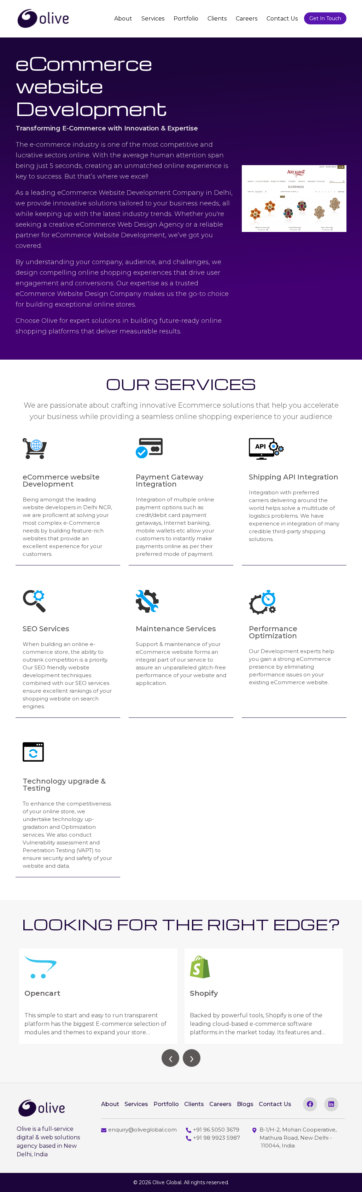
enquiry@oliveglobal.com (142, 1129)
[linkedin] (331, 1104)
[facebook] (310, 1104)
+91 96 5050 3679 (216, 1129)
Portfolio (186, 18)
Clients (217, 18)
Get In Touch (325, 18)
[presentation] (170, 1058)
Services (152, 18)
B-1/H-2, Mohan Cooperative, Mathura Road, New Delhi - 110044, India (298, 1137)
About (123, 18)
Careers (246, 18)
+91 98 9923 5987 (216, 1137)
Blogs (245, 1104)
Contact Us (282, 18)
